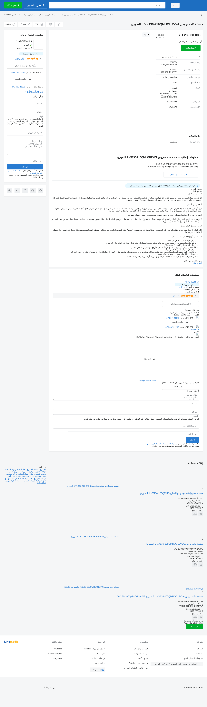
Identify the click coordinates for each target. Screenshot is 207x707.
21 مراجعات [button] (174, 296)
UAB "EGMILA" (192, 282)
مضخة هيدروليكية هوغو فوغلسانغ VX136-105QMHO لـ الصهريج (171, 493)
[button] (59, 24)
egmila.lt (195, 329)
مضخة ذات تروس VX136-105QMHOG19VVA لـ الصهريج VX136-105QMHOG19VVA (160, 596)
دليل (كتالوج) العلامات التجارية (136, 668)
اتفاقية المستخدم (154, 444)
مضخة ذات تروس (169, 57)
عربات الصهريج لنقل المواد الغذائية (31, 478)
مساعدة (199, 653)
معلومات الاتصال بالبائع (193, 658)
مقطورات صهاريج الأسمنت (17, 472)
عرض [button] (181, 318)
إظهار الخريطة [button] (150, 359)
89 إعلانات (183, 287)
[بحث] (162, 5)
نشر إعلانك (194, 626)
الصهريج (42, 469)
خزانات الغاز (41, 483)
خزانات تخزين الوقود (37, 472)
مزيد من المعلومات (35, 91)
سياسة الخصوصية (170, 444)
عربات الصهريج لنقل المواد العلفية (32, 474)
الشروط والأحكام (141, 649)
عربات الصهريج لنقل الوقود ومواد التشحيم (22, 469)
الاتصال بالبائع (190, 48)
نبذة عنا (200, 649)
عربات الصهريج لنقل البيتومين (17, 481)
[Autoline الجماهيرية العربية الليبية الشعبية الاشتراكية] (193, 5)
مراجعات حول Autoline (138, 663)
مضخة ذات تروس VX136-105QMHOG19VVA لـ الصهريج (174, 543)
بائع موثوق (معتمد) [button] (186, 284)
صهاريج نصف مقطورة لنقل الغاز (21, 476)
